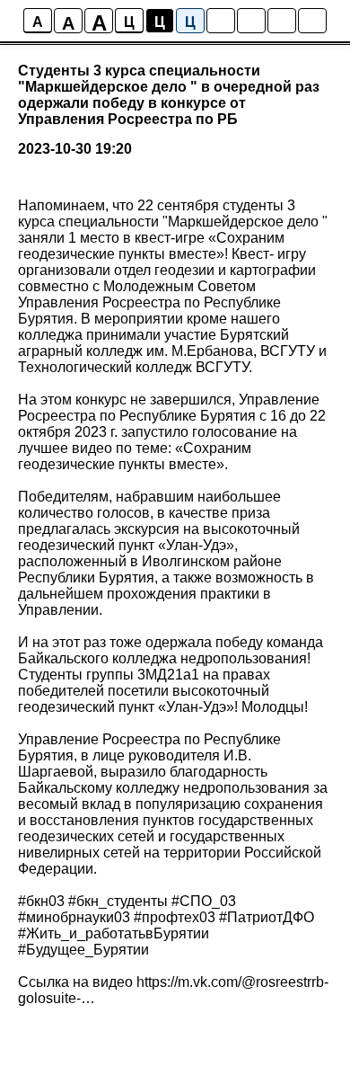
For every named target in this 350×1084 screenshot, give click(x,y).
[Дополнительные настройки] (281, 20)
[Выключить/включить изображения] (220, 20)
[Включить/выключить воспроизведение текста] (251, 20)
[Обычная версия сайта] (312, 20)
